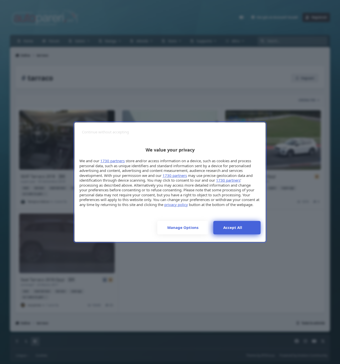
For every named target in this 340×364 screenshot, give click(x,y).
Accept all (232, 227)
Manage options (182, 227)
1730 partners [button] (112, 160)
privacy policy (176, 204)
